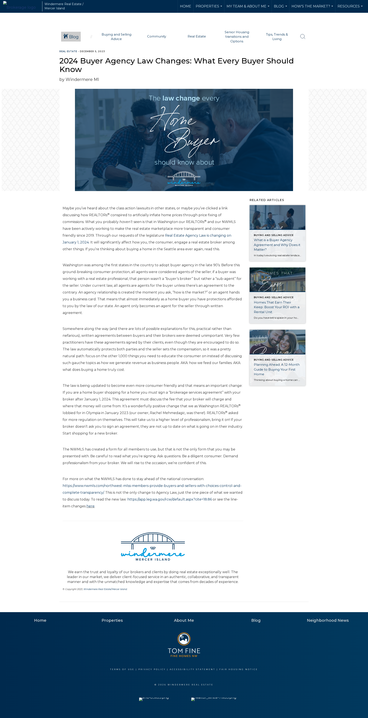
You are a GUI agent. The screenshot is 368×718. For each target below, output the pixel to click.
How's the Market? (313, 8)
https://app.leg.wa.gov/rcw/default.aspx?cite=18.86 (169, 499)
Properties (209, 8)
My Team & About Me (248, 8)
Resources (351, 8)
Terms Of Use (122, 669)
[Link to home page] (21, 6)
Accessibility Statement (192, 669)
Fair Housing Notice (238, 669)
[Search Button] (303, 36)
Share (361, 59)
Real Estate (68, 51)
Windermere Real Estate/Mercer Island (105, 589)
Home (185, 6)
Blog (281, 8)
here (90, 506)
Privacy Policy (152, 669)
